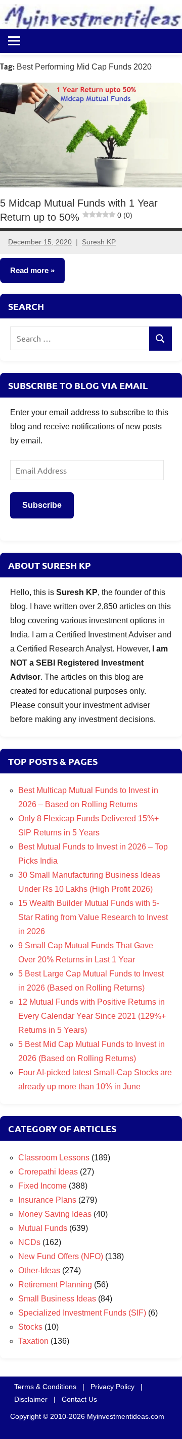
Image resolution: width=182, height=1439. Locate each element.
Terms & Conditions (45, 1387)
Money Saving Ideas (55, 1214)
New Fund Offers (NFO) (60, 1256)
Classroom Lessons (53, 1157)
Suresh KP (99, 242)
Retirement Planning (55, 1284)
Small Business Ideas (57, 1298)
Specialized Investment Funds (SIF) (82, 1313)
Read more (29, 270)
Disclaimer (31, 1399)
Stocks (30, 1327)
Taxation (33, 1341)
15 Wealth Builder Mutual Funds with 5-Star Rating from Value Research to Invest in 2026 (93, 917)
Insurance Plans (47, 1200)
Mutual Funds (42, 1228)
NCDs (29, 1242)
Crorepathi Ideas (48, 1171)
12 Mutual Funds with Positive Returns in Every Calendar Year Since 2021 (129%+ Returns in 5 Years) (92, 1016)
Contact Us (79, 1399)
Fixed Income (42, 1186)
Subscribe (42, 505)
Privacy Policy (112, 1387)
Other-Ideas (39, 1270)
